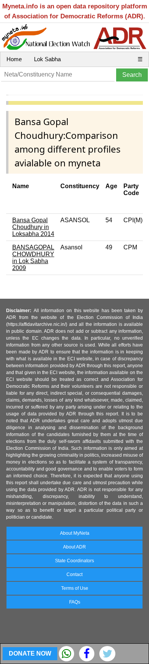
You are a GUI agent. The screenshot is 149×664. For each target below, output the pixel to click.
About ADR (74, 547)
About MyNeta (74, 533)
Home (14, 59)
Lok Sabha (47, 59)
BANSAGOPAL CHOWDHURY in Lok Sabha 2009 (33, 257)
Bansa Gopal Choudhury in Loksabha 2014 (33, 227)
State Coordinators (74, 560)
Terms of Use (74, 588)
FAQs (74, 602)
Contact (74, 574)
